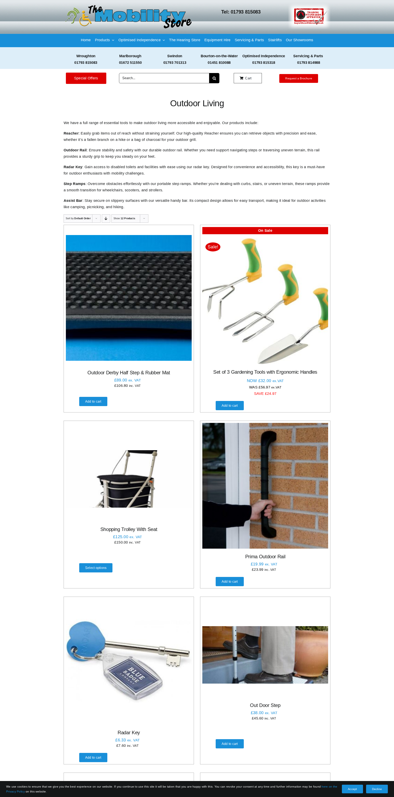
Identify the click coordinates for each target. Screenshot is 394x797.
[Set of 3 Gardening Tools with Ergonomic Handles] (265, 301)
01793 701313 (174, 63)
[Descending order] (106, 219)
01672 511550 (130, 63)
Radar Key (129, 732)
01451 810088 (219, 63)
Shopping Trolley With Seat (128, 529)
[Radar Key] (129, 662)
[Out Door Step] (265, 655)
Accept (352, 789)
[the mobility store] (129, 5)
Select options (96, 568)
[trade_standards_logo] (309, 5)
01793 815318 (263, 63)
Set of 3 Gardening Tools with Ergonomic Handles (265, 372)
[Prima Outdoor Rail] (265, 486)
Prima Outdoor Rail (265, 556)
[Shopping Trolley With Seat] (129, 479)
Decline (377, 789)
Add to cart (93, 401)
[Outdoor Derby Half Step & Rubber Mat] (129, 298)
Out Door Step (265, 705)
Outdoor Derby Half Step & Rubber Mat (128, 372)
